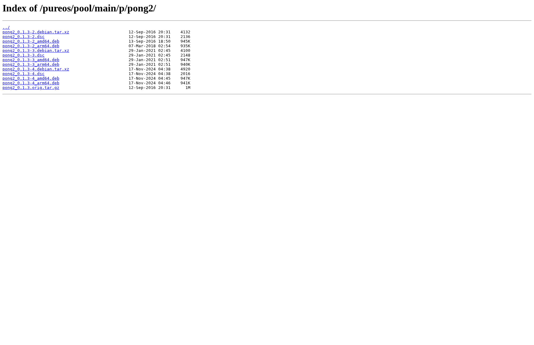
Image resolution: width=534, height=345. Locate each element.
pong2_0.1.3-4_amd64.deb (30, 78)
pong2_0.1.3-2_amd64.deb (30, 41)
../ (6, 27)
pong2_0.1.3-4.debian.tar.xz (35, 69)
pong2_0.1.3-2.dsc (23, 36)
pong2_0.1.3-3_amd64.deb (30, 59)
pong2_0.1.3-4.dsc (23, 73)
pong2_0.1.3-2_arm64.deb (30, 46)
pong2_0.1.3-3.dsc (23, 55)
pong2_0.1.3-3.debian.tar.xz (35, 50)
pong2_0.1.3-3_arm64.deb (30, 64)
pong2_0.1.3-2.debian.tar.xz (35, 32)
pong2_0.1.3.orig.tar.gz (30, 87)
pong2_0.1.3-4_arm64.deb (30, 83)
